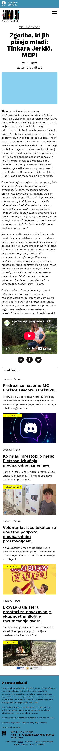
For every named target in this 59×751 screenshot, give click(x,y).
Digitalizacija (13, 415)
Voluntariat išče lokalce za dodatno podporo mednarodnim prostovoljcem (29, 534)
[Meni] (55, 13)
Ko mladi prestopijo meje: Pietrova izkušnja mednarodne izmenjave (28, 461)
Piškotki (28, 742)
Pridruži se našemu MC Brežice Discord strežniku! (29, 387)
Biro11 (20, 742)
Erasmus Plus (13, 487)
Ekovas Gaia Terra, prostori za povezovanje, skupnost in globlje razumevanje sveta (27, 614)
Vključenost (29, 27)
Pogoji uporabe (21, 744)
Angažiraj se (13, 567)
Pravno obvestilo (37, 744)
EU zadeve (11, 642)
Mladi (18, 379)
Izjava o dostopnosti (44, 742)
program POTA (41, 168)
